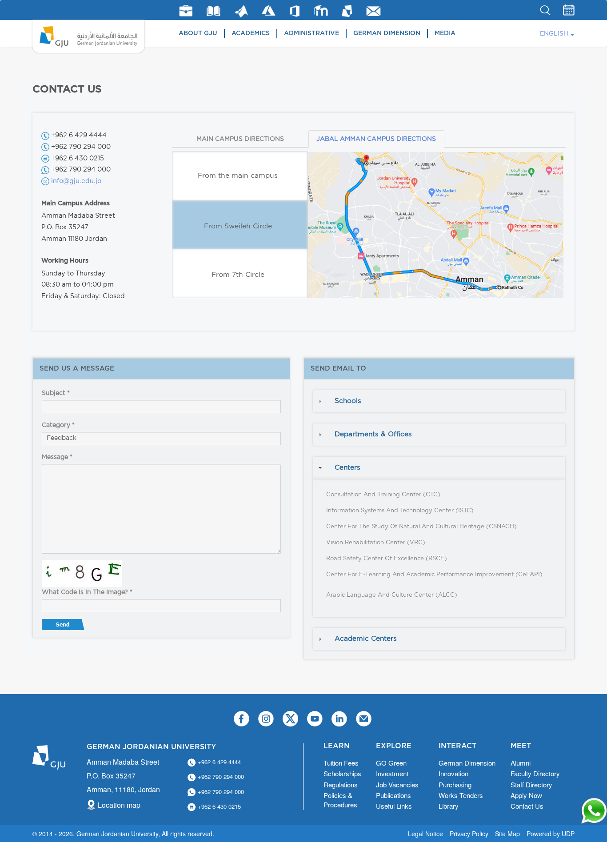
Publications (393, 795)
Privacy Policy (469, 833)
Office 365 (294, 11)
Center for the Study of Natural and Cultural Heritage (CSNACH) (421, 527)
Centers (347, 467)
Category (58, 425)
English (554, 34)
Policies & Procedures (340, 799)
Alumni (521, 762)
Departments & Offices (373, 434)
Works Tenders (461, 795)
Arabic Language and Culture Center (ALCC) (391, 595)
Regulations (340, 784)
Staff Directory (531, 784)
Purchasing (455, 784)
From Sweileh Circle (238, 226)
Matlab (241, 11)
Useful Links (394, 805)
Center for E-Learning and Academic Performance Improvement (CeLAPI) (434, 575)
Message (57, 457)
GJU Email (373, 11)
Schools (348, 401)
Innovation (453, 773)
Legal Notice (425, 833)
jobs (186, 10)
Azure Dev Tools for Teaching (268, 10)
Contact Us (527, 805)
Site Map (507, 833)
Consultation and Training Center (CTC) (383, 495)
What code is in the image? (87, 592)
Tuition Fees (341, 762)
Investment (392, 773)
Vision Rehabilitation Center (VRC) (375, 543)
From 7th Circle (238, 274)
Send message (64, 626)
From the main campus (238, 175)
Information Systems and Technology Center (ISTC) (400, 511)
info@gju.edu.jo (76, 181)
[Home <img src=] (88, 36)
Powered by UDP (551, 833)
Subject (56, 393)
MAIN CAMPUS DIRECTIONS (240, 139)
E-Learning (321, 10)
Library (213, 11)
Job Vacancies (397, 784)
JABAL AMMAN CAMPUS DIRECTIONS (376, 139)
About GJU (198, 33)
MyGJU (347, 10)
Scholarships (342, 773)
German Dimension (386, 33)
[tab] (439, 401)
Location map (119, 805)
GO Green (391, 762)
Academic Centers (366, 638)
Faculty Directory (535, 773)
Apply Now (526, 795)
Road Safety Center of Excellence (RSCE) (386, 559)
